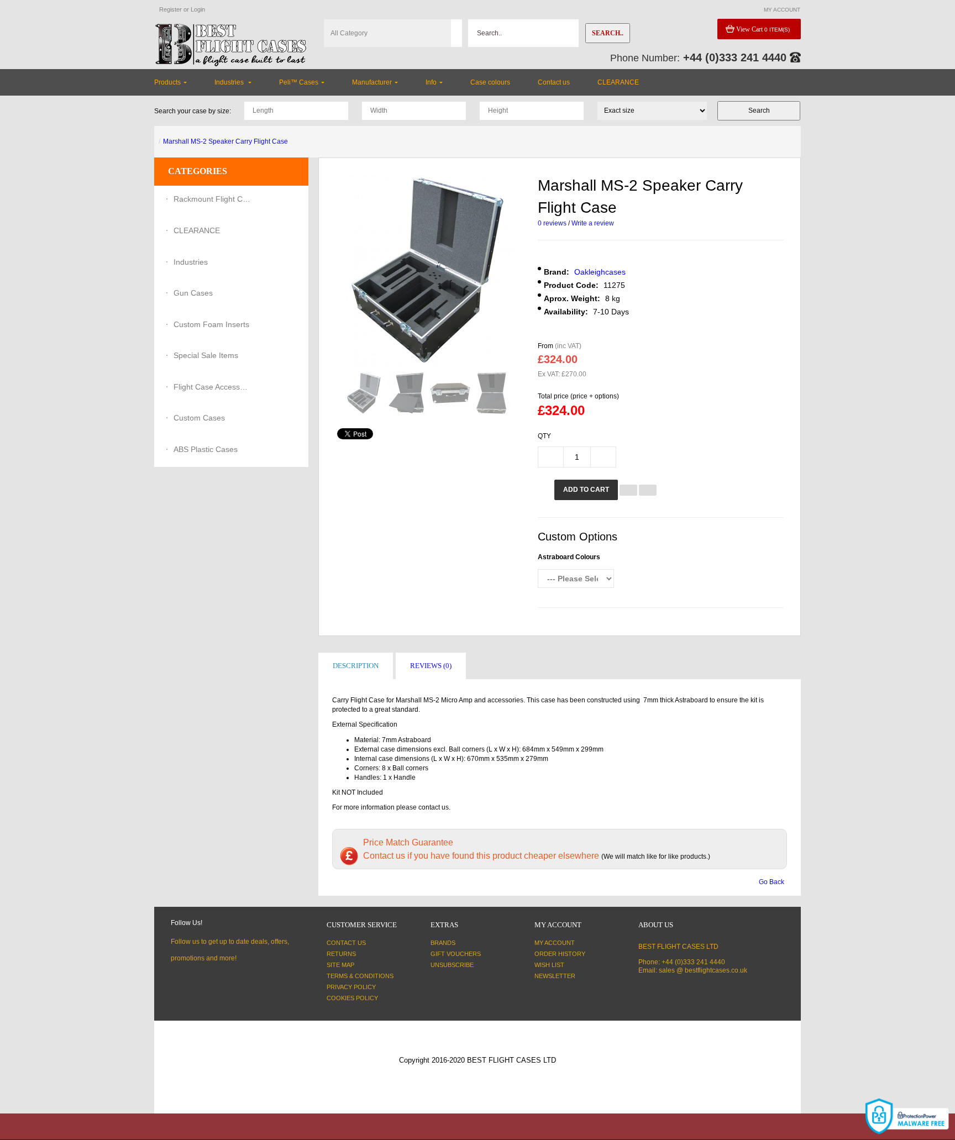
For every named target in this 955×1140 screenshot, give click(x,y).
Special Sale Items (206, 355)
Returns (341, 953)
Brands (443, 942)
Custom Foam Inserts (211, 324)
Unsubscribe (452, 965)
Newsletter (554, 976)
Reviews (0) (431, 665)
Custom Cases (199, 417)
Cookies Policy (352, 998)
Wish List (549, 965)
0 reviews (552, 223)
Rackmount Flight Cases (212, 199)
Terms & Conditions (360, 976)
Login (198, 9)
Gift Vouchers (456, 953)
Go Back (771, 882)
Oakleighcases (600, 271)
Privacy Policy (351, 987)
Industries (191, 262)
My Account (554, 942)
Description (356, 665)
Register (170, 9)
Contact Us (346, 942)
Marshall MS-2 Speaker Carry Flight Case (225, 141)
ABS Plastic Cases (206, 449)
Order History (559, 953)
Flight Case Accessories (212, 386)
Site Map (340, 965)
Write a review (592, 223)
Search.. (607, 33)
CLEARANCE (197, 230)
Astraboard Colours (569, 557)
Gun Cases (193, 292)
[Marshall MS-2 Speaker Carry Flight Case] (364, 393)
